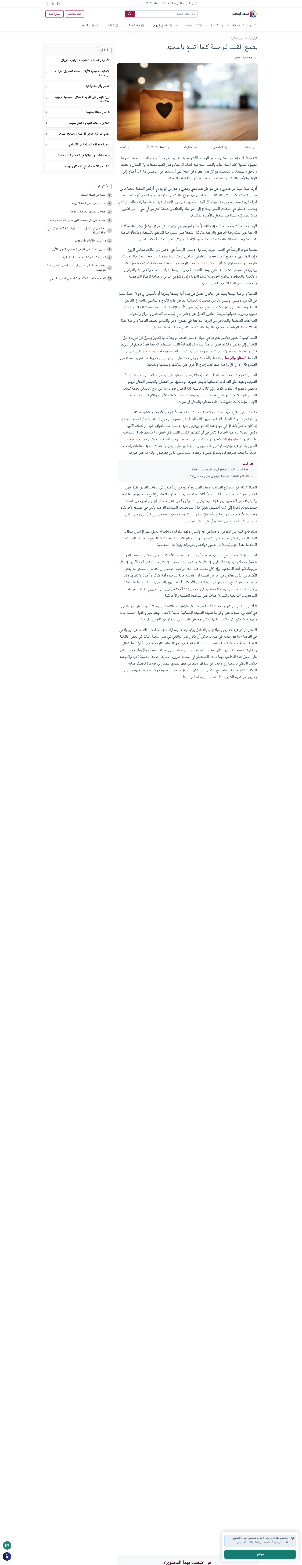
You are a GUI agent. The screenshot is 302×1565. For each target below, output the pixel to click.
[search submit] (130, 14)
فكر (234, 25)
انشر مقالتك (74, 14)
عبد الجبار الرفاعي (243, 57)
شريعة (214, 25)
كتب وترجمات (189, 25)
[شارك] (7, 1545)
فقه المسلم (133, 25)
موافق (260, 1554)
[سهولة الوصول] (53, 3)
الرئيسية (247, 25)
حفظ (247, 147)
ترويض (197, 619)
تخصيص (241, 1542)
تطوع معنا (54, 14)
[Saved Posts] (47, 3)
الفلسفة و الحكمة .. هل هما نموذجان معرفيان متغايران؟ (220, 476)
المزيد (110, 25)
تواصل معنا (87, 25)
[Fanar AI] (7, 1556)
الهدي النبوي (160, 25)
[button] (156, 147)
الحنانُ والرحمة (235, 358)
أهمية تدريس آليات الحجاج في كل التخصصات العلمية (220, 469)
